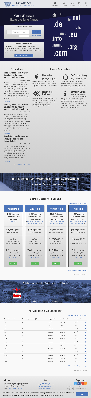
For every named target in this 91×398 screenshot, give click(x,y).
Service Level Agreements (45, 388)
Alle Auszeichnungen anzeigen (45, 301)
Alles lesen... (7, 101)
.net (41, 222)
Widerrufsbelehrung (45, 386)
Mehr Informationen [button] (57, 395)
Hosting (72, 5)
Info (79, 5)
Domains (64, 5)
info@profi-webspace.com (15, 388)
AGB (38, 385)
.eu (14, 222)
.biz (35, 224)
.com (38, 222)
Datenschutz (50, 385)
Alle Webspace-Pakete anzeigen (77, 203)
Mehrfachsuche (36, 35)
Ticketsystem (43, 383)
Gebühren (43, 385)
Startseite (55, 5)
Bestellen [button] (13, 263)
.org (29, 224)
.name (39, 224)
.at (32, 222)
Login (85, 5)
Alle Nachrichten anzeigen (22, 164)
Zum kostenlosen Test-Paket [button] (24, 55)
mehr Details (13, 257)
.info (32, 224)
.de (12, 222)
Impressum (45, 390)
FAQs (49, 383)
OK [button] (82, 394)
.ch (35, 222)
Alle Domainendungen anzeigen (77, 315)
